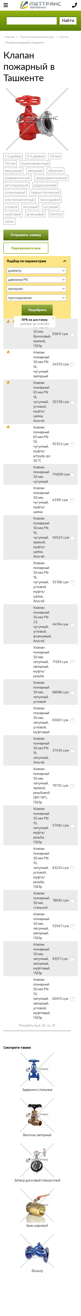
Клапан (64, 36)
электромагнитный (19, 200)
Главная (9, 36)
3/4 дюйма (35, 156)
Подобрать (37, 310)
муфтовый (13, 214)
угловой (11, 207)
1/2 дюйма (13, 156)
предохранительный (51, 178)
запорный (35, 171)
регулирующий (16, 185)
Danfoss (56, 214)
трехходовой (50, 200)
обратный (55, 171)
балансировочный (35, 163)
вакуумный (13, 171)
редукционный (45, 185)
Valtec (9, 221)
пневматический (17, 178)
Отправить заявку (26, 235)
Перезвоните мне (26, 248)
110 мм (55, 156)
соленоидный (15, 192)
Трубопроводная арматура (37, 36)
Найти (68, 20)
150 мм (10, 163)
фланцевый (35, 214)
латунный (30, 207)
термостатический (45, 192)
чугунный (50, 207)
